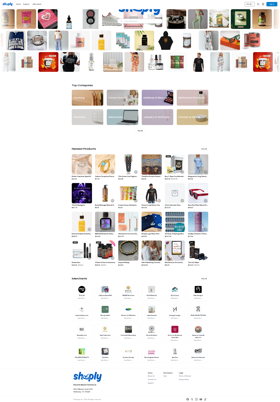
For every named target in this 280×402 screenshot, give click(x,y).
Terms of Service (185, 376)
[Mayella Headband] (112, 62)
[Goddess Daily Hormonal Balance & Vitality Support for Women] (81, 40)
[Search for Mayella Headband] (118, 69)
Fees (165, 376)
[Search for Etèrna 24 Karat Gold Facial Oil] (109, 47)
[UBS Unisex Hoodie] (167, 40)
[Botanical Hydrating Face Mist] (90, 62)
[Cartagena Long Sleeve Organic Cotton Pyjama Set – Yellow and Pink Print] (133, 62)
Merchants (37, 4)
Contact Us (152, 379)
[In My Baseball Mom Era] (17, 40)
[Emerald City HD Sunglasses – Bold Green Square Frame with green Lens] (231, 40)
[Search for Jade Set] (203, 26)
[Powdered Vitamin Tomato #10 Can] (253, 40)
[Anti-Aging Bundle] (154, 62)
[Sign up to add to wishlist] (89, 172)
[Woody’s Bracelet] (38, 40)
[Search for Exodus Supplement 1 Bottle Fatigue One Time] (152, 47)
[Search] (121, 21)
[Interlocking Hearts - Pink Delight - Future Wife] (46, 19)
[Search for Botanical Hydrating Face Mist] (97, 69)
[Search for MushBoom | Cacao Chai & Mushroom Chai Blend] (32, 26)
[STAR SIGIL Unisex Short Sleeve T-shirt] (197, 62)
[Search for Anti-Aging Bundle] (161, 69)
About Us (151, 376)
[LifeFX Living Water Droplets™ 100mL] (68, 19)
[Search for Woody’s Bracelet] (45, 47)
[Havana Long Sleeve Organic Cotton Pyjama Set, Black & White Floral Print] (210, 40)
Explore (26, 4)
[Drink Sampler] (26, 62)
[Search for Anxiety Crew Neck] (76, 69)
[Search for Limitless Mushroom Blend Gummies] (54, 69)
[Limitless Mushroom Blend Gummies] (47, 62)
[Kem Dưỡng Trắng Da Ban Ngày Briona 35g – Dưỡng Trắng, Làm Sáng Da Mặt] (239, 19)
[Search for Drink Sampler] (33, 69)
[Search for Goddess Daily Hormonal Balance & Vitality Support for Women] (88, 47)
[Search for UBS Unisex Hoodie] (174, 47)
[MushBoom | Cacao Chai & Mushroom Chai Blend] (25, 19)
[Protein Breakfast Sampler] (176, 62)
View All (140, 131)
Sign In (272, 4)
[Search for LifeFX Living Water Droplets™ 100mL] (74, 26)
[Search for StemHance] (10, 26)
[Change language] (258, 4)
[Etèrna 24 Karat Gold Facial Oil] (103, 40)
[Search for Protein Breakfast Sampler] (183, 69)
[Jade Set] (196, 19)
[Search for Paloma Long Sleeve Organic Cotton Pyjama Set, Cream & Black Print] (11, 69)
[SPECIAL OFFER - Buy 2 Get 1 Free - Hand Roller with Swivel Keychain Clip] (124, 40)
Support (151, 383)
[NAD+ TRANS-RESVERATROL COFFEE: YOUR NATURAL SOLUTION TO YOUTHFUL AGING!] (218, 19)
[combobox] (250, 4)
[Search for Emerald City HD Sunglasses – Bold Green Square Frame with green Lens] (238, 47)
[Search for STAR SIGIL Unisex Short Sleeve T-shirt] (204, 69)
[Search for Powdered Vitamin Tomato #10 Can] (2, 47)
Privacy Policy (184, 379)
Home (18, 4)
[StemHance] (261, 19)
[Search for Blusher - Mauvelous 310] (96, 26)
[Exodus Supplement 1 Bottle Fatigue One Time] (146, 40)
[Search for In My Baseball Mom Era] (24, 47)
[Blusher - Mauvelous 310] (89, 19)
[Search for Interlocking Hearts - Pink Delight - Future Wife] (53, 26)
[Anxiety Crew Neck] (69, 62)
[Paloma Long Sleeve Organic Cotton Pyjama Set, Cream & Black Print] (219, 62)
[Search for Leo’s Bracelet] (182, 26)
